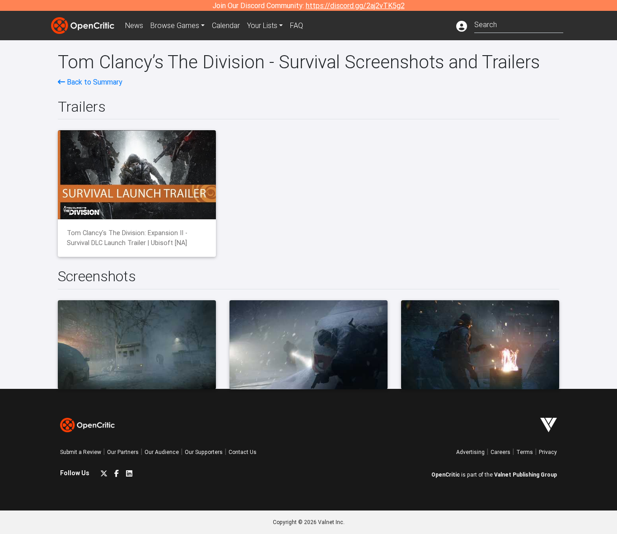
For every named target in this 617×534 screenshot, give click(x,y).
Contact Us (243, 452)
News (134, 25)
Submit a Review (80, 452)
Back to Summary (93, 81)
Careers (500, 452)
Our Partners (123, 452)
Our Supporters (204, 452)
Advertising (470, 452)
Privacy (548, 452)
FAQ (296, 25)
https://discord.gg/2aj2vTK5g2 (355, 5)
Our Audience (162, 452)
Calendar (226, 25)
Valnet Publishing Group (525, 474)
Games (174, 25)
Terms (524, 452)
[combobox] (518, 23)
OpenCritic (445, 474)
